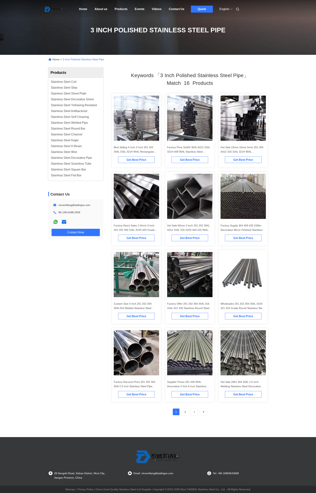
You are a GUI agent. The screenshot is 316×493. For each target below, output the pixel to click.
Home (83, 9)
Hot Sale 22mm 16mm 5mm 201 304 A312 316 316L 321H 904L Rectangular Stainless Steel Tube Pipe (243, 152)
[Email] (64, 222)
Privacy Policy (85, 489)
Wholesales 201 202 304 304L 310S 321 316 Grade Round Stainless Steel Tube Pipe (242, 308)
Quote (202, 9)
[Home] (53, 9)
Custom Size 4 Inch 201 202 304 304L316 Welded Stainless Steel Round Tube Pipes (133, 308)
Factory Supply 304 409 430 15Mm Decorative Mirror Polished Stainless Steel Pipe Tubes (241, 230)
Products (121, 9)
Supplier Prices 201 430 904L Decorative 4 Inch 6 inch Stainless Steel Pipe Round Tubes (186, 386)
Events (139, 9)
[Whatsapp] (56, 222)
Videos (156, 9)
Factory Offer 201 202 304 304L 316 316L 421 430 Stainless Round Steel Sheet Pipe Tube (188, 308)
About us (101, 9)
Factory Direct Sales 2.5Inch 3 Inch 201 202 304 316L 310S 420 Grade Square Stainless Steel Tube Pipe (134, 230)
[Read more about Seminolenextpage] (194, 412)
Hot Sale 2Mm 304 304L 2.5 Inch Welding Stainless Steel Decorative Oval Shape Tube (241, 386)
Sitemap (70, 489)
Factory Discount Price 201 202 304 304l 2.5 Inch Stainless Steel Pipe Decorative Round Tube (134, 386)
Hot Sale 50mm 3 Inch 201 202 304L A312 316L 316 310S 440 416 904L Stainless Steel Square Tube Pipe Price (189, 230)
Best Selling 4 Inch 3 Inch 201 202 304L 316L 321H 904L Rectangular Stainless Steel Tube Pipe (134, 152)
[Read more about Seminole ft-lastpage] (203, 412)
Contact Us (176, 9)
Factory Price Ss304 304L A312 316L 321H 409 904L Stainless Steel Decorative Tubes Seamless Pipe (188, 152)
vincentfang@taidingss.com (74, 205)
